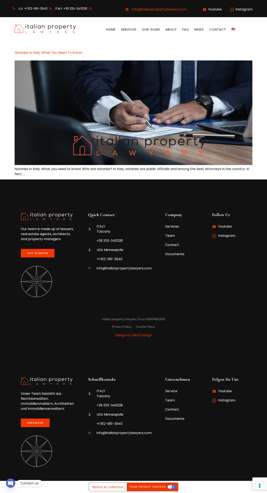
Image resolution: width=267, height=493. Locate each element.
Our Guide (151, 29)
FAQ (185, 29)
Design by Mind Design (133, 335)
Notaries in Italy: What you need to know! (48, 52)
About (171, 29)
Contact (217, 29)
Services (128, 29)
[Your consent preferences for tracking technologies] (260, 486)
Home (111, 29)
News (199, 29)
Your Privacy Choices (147, 486)
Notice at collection (107, 487)
